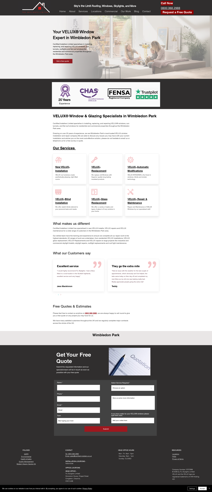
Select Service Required (120, 383)
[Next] (61, 294)
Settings (192, 488)
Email (59, 405)
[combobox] (78, 420)
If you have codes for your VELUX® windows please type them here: (130, 414)
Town (59, 415)
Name (59, 382)
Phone (59, 394)
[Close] (209, 488)
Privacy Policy (87, 488)
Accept (202, 488)
